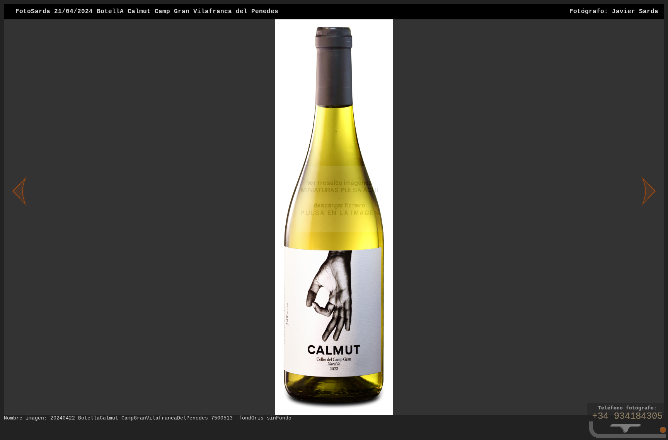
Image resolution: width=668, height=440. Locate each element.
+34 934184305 (627, 416)
